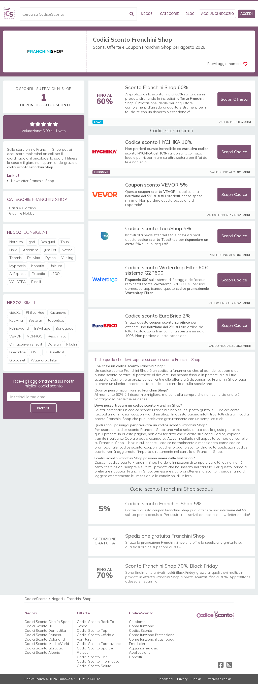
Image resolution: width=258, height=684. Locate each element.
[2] (38, 124)
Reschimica (57, 336)
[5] (55, 124)
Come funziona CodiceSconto (141, 628)
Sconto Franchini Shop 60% (156, 87)
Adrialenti (31, 250)
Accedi (246, 14)
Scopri (234, 99)
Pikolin (71, 344)
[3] (43, 124)
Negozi (147, 14)
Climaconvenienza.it (25, 344)
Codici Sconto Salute (94, 666)
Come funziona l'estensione (151, 635)
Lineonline (17, 352)
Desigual (48, 242)
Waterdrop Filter (44, 360)
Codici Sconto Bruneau (43, 635)
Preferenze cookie (219, 679)
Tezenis (15, 257)
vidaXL (14, 312)
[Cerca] (131, 14)
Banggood (65, 328)
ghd (31, 242)
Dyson (50, 257)
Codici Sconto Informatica (98, 661)
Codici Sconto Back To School (95, 623)
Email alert (137, 643)
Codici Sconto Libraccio (43, 648)
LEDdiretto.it (54, 352)
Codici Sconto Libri (92, 657)
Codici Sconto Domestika (45, 630)
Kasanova (58, 312)
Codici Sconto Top (92, 630)
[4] (49, 124)
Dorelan (54, 344)
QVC (35, 352)
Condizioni (165, 679)
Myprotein (17, 266)
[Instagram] (229, 665)
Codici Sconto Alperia (42, 652)
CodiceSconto (36, 598)
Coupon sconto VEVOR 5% (156, 184)
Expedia (38, 273)
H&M (13, 250)
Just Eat (50, 250)
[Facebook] (220, 665)
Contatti (135, 657)
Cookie (196, 679)
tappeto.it (56, 320)
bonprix (37, 266)
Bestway (35, 320)
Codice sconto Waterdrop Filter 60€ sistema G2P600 (166, 270)
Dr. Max (33, 257)
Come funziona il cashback (151, 639)
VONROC (34, 336)
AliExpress (17, 273)
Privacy (182, 679)
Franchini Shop (79, 598)
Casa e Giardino (22, 208)
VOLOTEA (17, 281)
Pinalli (36, 281)
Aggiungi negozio (217, 14)
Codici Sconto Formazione (99, 643)
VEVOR (15, 336)
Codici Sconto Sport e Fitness (95, 650)
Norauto (16, 242)
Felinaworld (19, 328)
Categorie (169, 14)
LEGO (55, 273)
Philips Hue (35, 312)
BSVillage (42, 328)
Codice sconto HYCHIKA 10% (158, 142)
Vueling (67, 257)
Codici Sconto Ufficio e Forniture (95, 637)
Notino (67, 250)
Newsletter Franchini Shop (32, 180)
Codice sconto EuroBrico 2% (157, 315)
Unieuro (55, 266)
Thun (64, 242)
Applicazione (139, 652)
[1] (32, 124)
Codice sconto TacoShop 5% (158, 228)
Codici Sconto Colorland (44, 639)
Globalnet (17, 360)
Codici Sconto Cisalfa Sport (47, 621)
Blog (190, 14)
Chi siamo (137, 621)
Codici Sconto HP (38, 626)
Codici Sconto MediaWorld (46, 643)
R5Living (16, 320)
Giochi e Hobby (21, 213)
